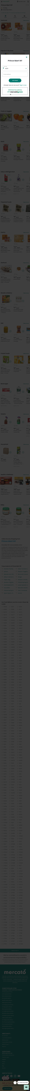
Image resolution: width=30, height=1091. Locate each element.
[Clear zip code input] (26, 68)
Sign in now (23, 85)
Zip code (5, 66)
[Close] (26, 57)
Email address (7, 74)
